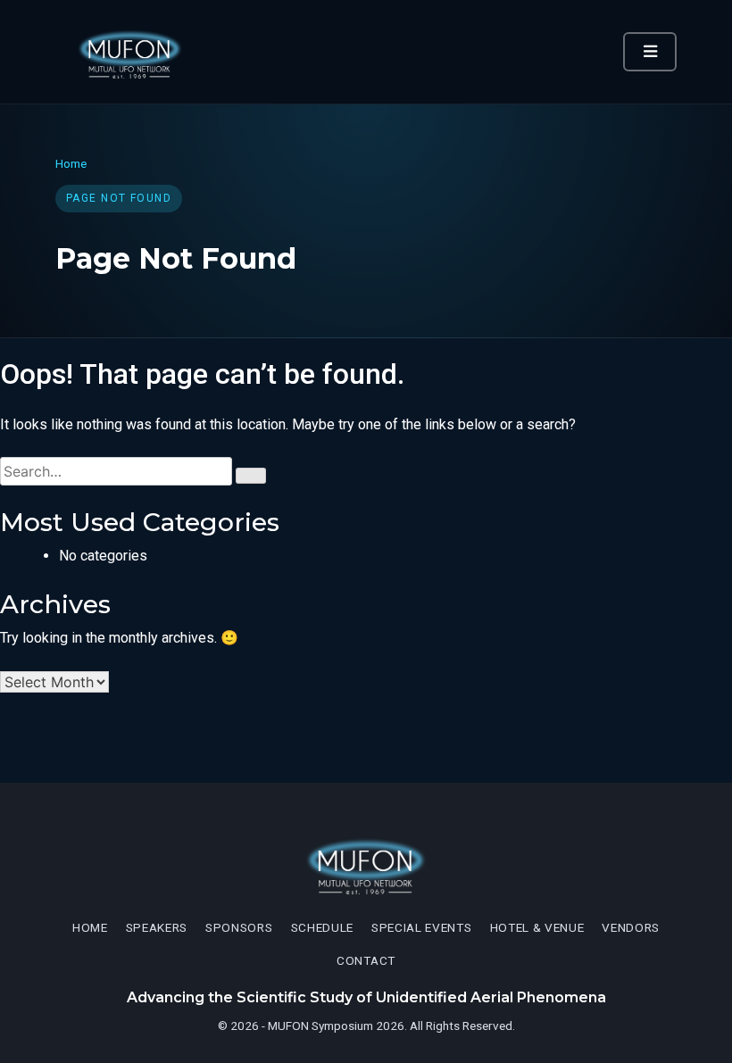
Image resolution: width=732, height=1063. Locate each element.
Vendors (631, 927)
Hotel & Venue (537, 927)
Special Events (421, 927)
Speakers (156, 927)
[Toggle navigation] (650, 51)
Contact (366, 960)
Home (71, 163)
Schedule (322, 927)
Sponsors (238, 927)
